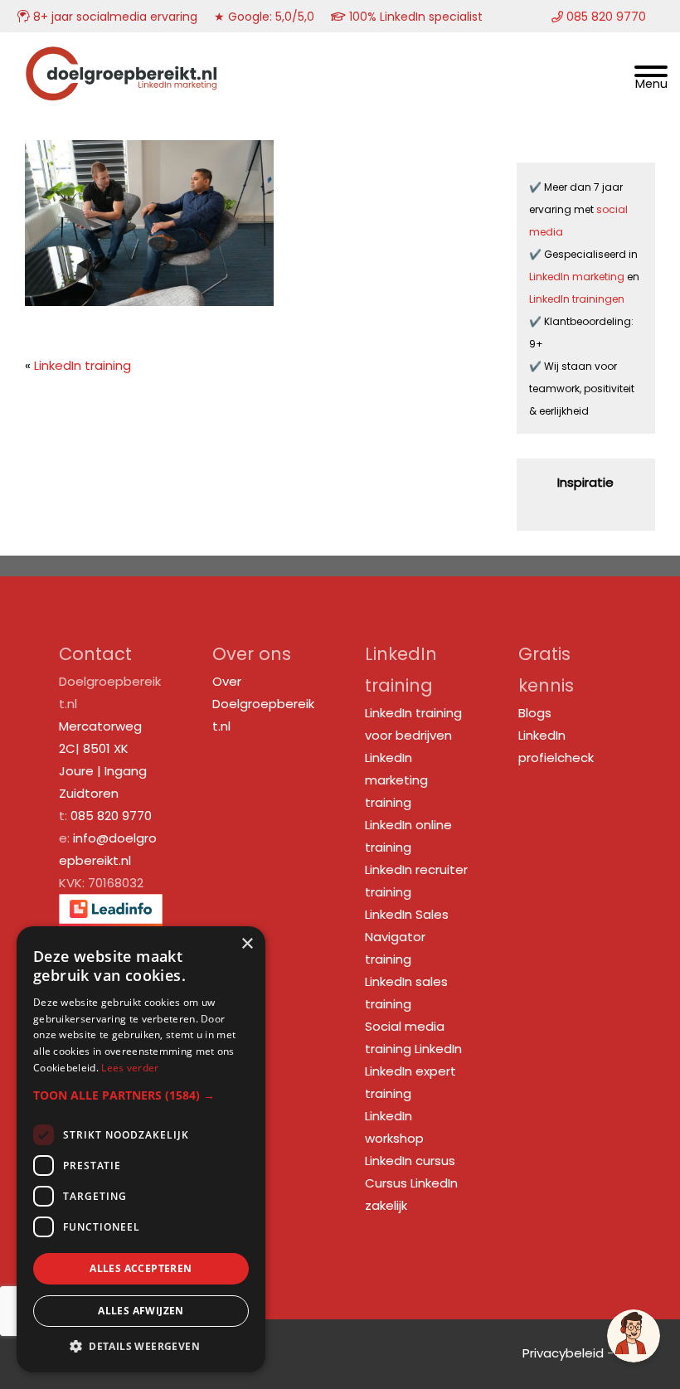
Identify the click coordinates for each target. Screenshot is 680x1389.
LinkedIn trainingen (576, 299)
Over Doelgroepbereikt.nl (263, 704)
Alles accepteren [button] (141, 1268)
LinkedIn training (82, 365)
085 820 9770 (111, 815)
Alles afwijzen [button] (141, 1311)
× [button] (246, 944)
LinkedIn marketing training (396, 780)
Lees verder (129, 1068)
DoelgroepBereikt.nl (121, 54)
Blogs (534, 712)
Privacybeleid (563, 1353)
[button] (141, 1095)
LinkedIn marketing (578, 277)
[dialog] (141, 1149)
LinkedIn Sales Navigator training (407, 937)
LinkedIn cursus (410, 1160)
